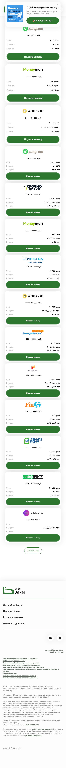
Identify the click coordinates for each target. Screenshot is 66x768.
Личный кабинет (12, 605)
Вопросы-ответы (13, 617)
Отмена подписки (13, 623)
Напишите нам (11, 611)
